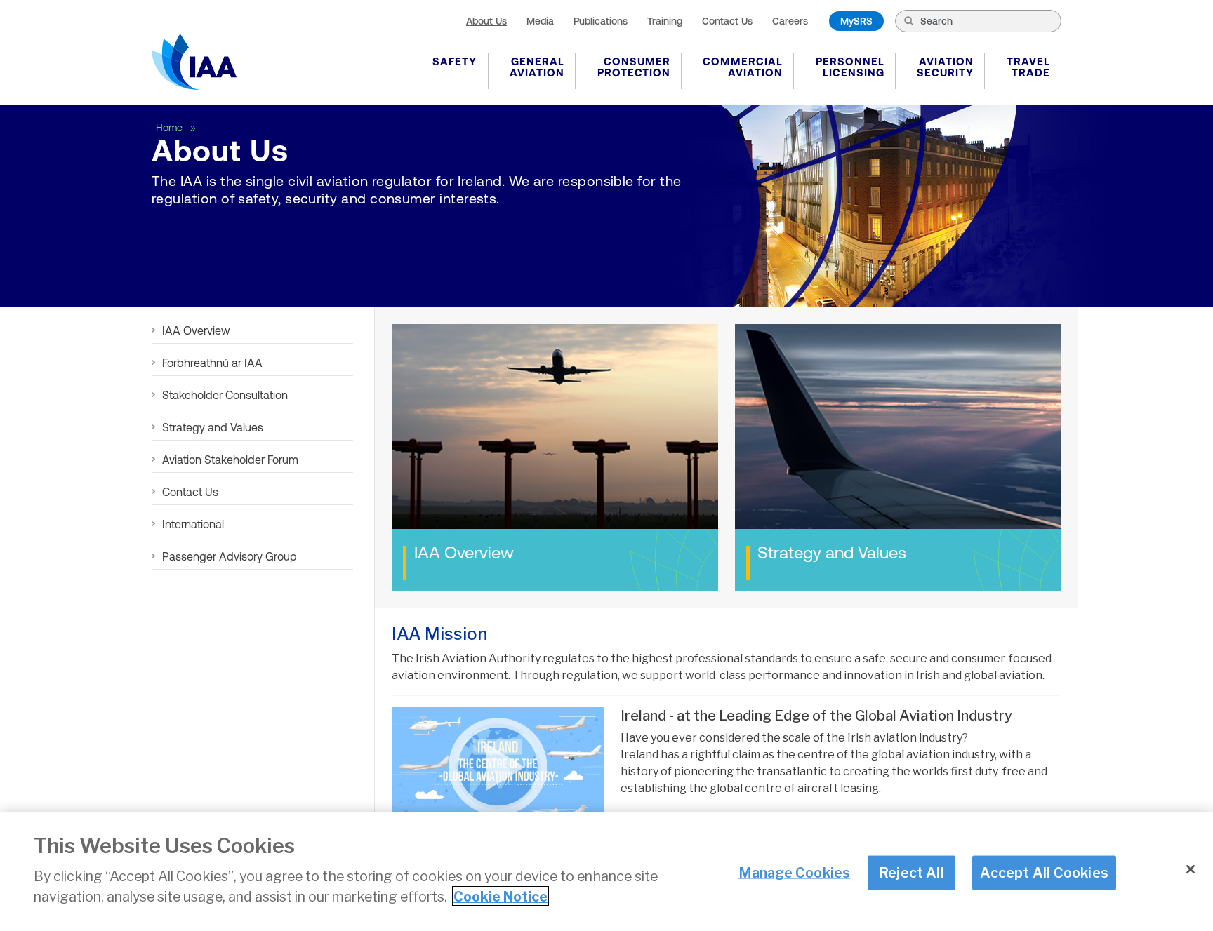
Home (170, 127)
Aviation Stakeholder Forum (230, 459)
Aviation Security (945, 67)
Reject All (911, 872)
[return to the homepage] (194, 62)
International (193, 524)
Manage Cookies (794, 872)
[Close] (1190, 869)
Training (664, 21)
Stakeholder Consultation (225, 395)
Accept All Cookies (1044, 872)
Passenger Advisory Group (229, 556)
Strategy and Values (212, 427)
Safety (454, 61)
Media (540, 21)
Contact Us (727, 21)
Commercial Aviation (743, 67)
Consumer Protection (633, 67)
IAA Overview (196, 330)
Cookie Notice (500, 896)
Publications (601, 21)
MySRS (856, 21)
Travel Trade (1028, 67)
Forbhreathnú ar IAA (212, 362)
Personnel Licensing (850, 67)
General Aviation (537, 67)
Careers (790, 21)
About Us (486, 21)
